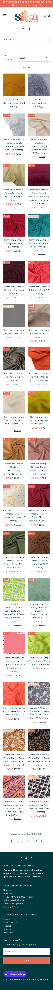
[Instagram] (26, 858)
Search (7, 890)
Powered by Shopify (37, 980)
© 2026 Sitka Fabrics (14, 980)
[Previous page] (11, 841)
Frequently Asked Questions (18, 897)
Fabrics (7, 926)
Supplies (7, 929)
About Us (8, 894)
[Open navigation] (5, 15)
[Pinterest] (31, 858)
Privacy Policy (10, 907)
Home (6, 40)
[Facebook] (21, 858)
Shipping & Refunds (13, 900)
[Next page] (42, 841)
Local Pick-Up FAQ (13, 904)
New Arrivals (10, 923)
